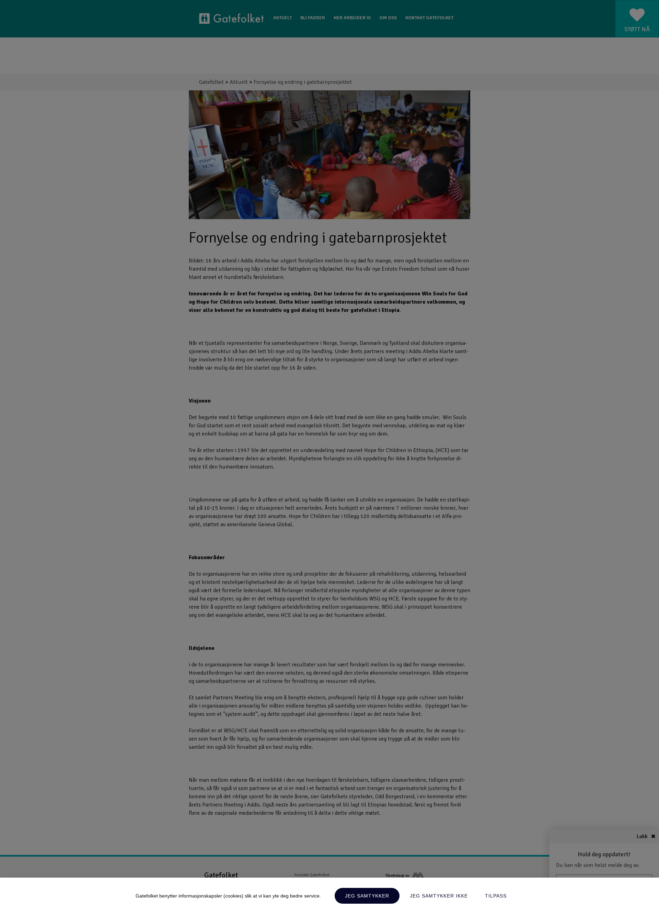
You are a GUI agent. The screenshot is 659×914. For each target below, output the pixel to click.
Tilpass (496, 896)
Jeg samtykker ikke (439, 896)
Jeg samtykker (367, 896)
